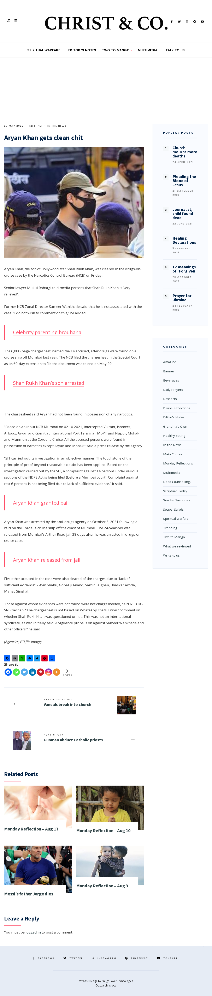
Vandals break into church (67, 702)
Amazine (169, 362)
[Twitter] (179, 21)
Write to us (171, 555)
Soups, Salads (173, 509)
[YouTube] (202, 21)
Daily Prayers (173, 390)
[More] (56, 672)
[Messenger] (30, 659)
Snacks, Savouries (176, 500)
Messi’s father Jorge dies (28, 894)
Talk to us (175, 50)
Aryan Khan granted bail (41, 502)
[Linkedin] (32, 672)
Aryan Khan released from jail (46, 559)
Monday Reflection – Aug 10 (103, 830)
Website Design (88, 981)
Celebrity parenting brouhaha (47, 332)
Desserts (170, 399)
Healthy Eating (174, 435)
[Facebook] (171, 21)
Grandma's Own (175, 426)
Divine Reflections (176, 408)
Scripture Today (175, 491)
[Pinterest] (194, 21)
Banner (168, 371)
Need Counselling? (177, 482)
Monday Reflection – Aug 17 (31, 829)
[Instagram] (187, 21)
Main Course (172, 454)
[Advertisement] (106, 89)
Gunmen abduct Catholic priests (73, 737)
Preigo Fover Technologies (117, 981)
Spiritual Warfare (43, 50)
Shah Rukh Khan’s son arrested (48, 382)
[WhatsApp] (22, 659)
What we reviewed (177, 546)
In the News (56, 125)
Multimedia (147, 50)
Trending (170, 528)
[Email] (15, 659)
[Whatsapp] (16, 672)
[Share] (52, 659)
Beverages (171, 380)
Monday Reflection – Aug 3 (102, 886)
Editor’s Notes (173, 417)
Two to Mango (116, 50)
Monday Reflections (178, 463)
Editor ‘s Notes (82, 50)
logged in (33, 932)
